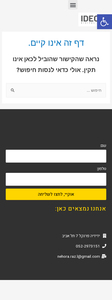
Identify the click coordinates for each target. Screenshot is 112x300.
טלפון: (101, 169)
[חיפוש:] (56, 90)
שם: (103, 146)
